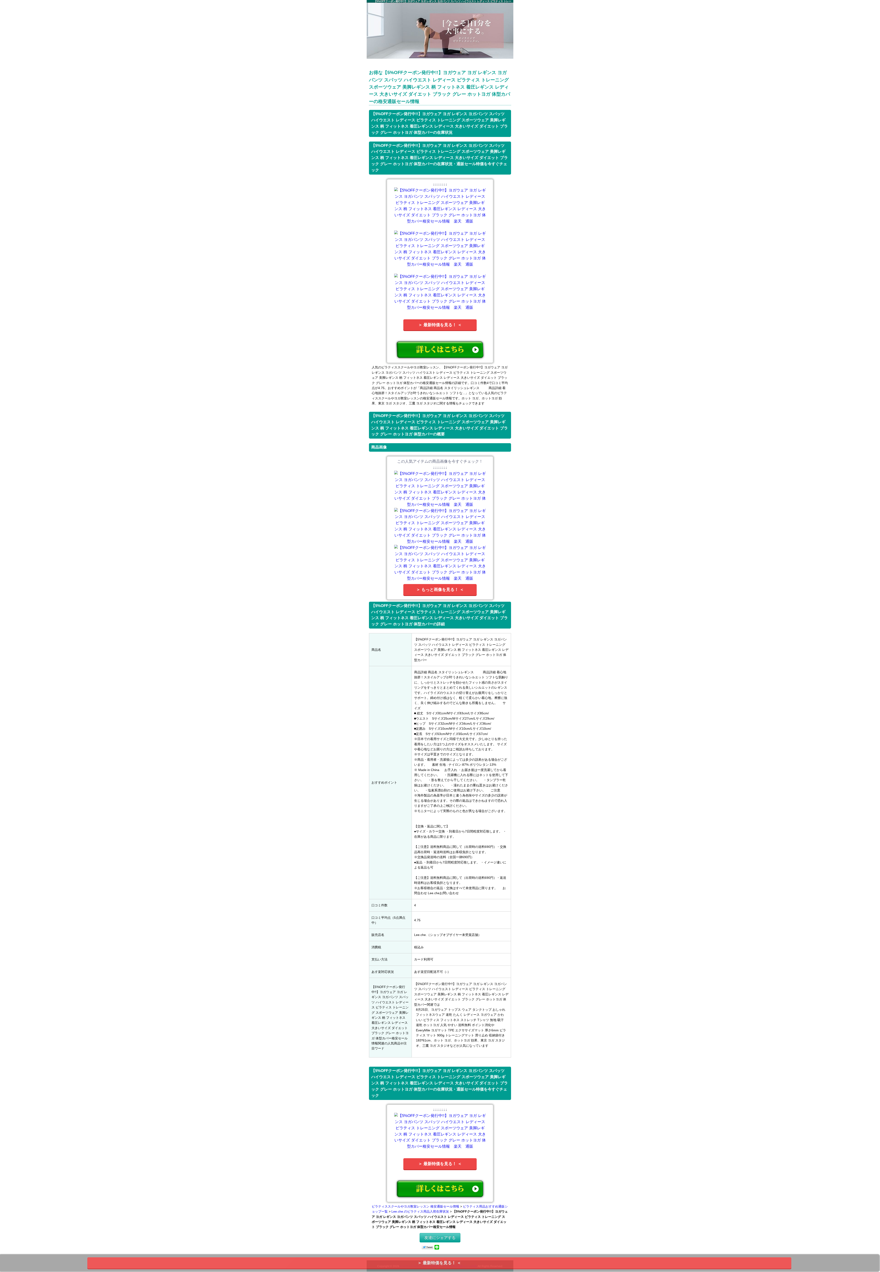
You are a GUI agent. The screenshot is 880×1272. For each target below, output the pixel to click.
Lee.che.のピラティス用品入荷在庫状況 (420, 1211)
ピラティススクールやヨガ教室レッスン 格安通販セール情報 (415, 1206)
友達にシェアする (440, 1238)
